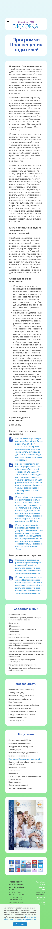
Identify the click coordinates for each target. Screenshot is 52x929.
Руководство (14, 634)
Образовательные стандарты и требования (22, 630)
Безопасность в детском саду (21, 689)
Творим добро (15, 749)
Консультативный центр (19, 756)
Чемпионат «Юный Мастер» (20, 708)
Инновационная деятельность (22, 696)
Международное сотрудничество (23, 665)
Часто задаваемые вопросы (20, 788)
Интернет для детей (17, 767)
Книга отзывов (15, 782)
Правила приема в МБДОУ (20, 740)
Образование (14, 626)
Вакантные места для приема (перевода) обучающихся (26, 655)
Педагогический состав (19, 637)
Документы (14, 623)
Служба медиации (16, 721)
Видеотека (13, 774)
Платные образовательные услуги (23, 648)
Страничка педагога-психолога (22, 711)
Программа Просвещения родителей (24, 759)
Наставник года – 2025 (18, 718)
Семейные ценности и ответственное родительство (25, 778)
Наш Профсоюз (15, 702)
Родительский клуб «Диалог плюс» (23, 753)
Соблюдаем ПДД (16, 693)
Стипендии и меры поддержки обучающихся (22, 661)
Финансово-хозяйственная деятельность (26, 651)
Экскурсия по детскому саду (21, 746)
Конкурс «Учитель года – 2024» (22, 714)
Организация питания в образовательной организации (25, 669)
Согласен (20, 924)
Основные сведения (17, 614)
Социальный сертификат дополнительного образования (26, 763)
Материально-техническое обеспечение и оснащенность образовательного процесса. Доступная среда (26, 643)
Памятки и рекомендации (20, 743)
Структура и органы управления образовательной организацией (26, 619)
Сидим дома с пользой (18, 785)
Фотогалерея (14, 770)
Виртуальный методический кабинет (24, 705)
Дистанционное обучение (20, 699)
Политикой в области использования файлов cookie (20, 918)
